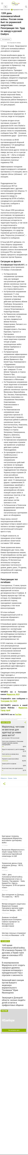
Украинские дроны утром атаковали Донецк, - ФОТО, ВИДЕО (12, 865)
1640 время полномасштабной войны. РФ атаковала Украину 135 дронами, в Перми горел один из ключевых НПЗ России (14, 951)
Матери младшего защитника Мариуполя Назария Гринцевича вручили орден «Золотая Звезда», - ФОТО (14, 907)
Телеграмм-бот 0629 (9, 701)
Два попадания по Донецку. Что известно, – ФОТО (13, 896)
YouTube (18, 714)
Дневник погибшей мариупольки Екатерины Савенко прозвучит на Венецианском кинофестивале (12, 921)
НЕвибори (8, 1020)
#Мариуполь (4, 778)
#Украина (10, 778)
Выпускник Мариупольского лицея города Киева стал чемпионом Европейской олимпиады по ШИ (13, 853)
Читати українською (6, 39)
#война (15, 778)
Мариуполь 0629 (13, 694)
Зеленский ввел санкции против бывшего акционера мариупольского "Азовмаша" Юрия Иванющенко (13, 986)
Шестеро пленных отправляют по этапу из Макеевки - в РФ (14, 934)
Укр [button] (5, 6)
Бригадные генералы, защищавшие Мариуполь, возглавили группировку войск (12, 839)
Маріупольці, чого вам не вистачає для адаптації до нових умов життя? (13, 731)
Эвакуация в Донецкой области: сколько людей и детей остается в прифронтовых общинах (13, 1001)
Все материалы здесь (14, 1030)
